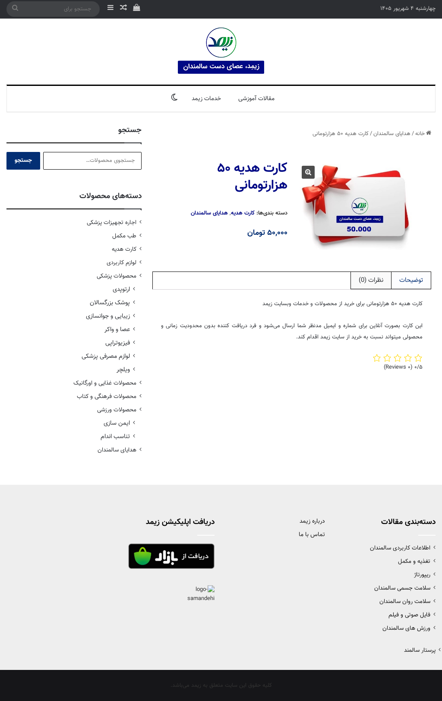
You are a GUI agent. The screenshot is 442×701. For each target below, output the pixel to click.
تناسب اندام (115, 436)
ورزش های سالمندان (406, 628)
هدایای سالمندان (391, 133)
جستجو (23, 160)
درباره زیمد (312, 521)
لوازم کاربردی (121, 262)
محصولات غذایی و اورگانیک (104, 383)
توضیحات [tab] (411, 280)
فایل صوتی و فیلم (409, 614)
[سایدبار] (110, 9)
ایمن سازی (117, 423)
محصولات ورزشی (116, 409)
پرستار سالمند (420, 650)
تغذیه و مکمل (414, 561)
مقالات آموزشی (256, 99)
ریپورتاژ (422, 574)
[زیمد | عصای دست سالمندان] (221, 51)
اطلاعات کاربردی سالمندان (400, 548)
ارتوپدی (121, 289)
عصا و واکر (117, 329)
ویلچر (123, 369)
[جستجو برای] (15, 9)
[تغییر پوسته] (174, 99)
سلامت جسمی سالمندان (402, 588)
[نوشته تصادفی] (123, 9)
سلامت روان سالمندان (404, 601)
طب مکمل (124, 235)
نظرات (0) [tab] (371, 280)
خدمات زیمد (206, 99)
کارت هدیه (243, 213)
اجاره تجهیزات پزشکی (111, 222)
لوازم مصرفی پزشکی (106, 356)
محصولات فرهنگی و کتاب (106, 396)
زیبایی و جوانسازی (108, 316)
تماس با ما (312, 535)
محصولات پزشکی (116, 276)
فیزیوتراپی (117, 342)
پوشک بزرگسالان (110, 302)
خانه (420, 133)
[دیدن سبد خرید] (136, 9)
